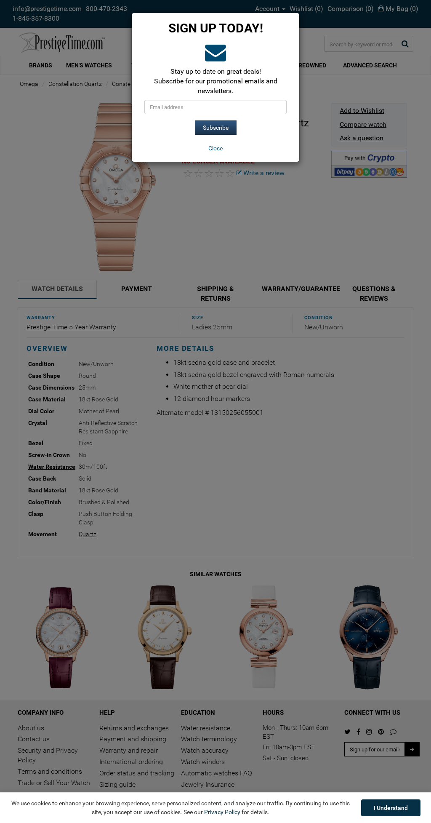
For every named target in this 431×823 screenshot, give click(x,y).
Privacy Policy (222, 812)
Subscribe (215, 127)
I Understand (391, 807)
